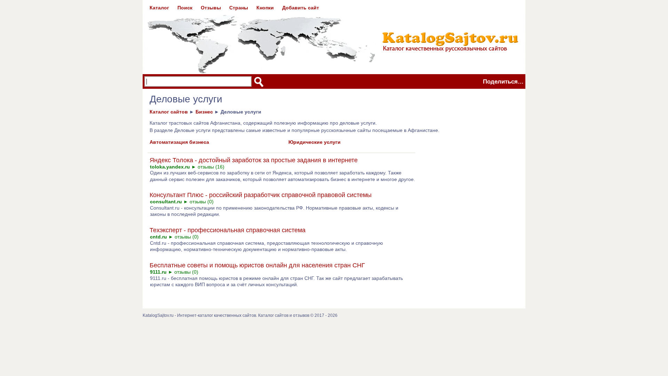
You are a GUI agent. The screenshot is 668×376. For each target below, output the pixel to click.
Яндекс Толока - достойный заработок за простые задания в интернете (254, 160)
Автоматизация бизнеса (179, 142)
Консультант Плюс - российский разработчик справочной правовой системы (261, 194)
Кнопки (265, 7)
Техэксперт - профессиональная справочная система (227, 230)
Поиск (184, 7)
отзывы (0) (202, 201)
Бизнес (204, 112)
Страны (238, 7)
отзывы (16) (211, 167)
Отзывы (211, 7)
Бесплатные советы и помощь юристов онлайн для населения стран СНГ (257, 265)
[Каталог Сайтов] (334, 37)
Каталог (159, 7)
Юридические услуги (314, 142)
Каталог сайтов (169, 112)
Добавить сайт (300, 7)
